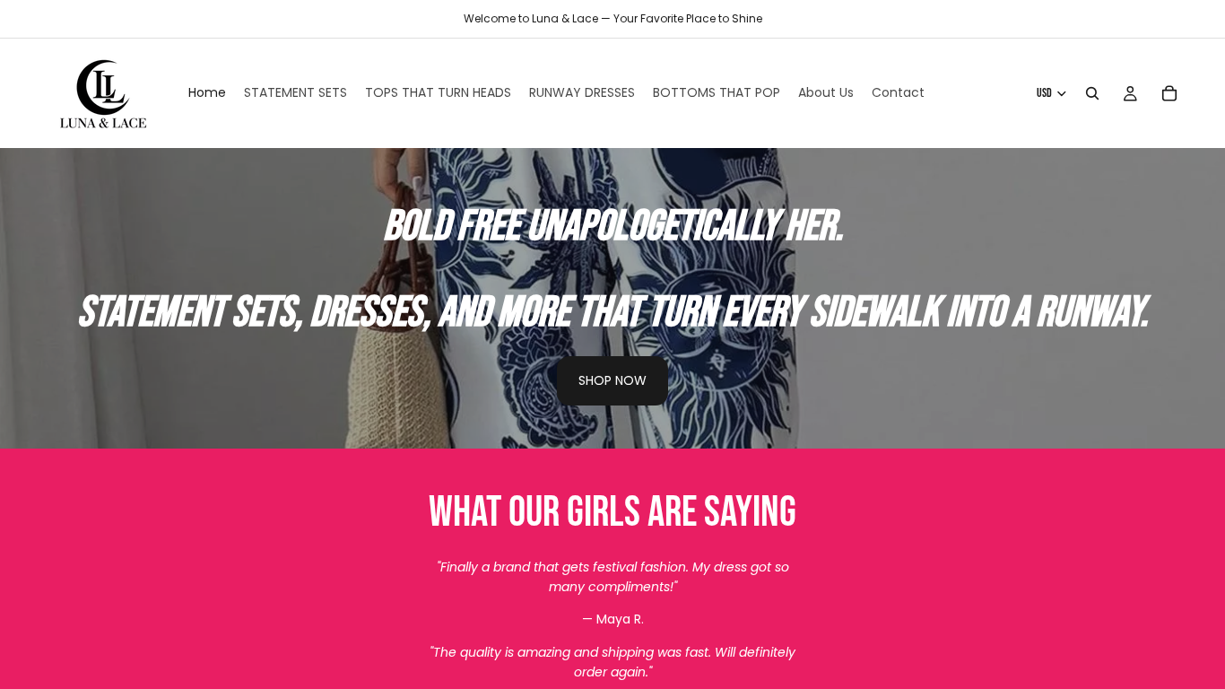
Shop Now (612, 380)
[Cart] (1169, 93)
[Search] (1092, 93)
